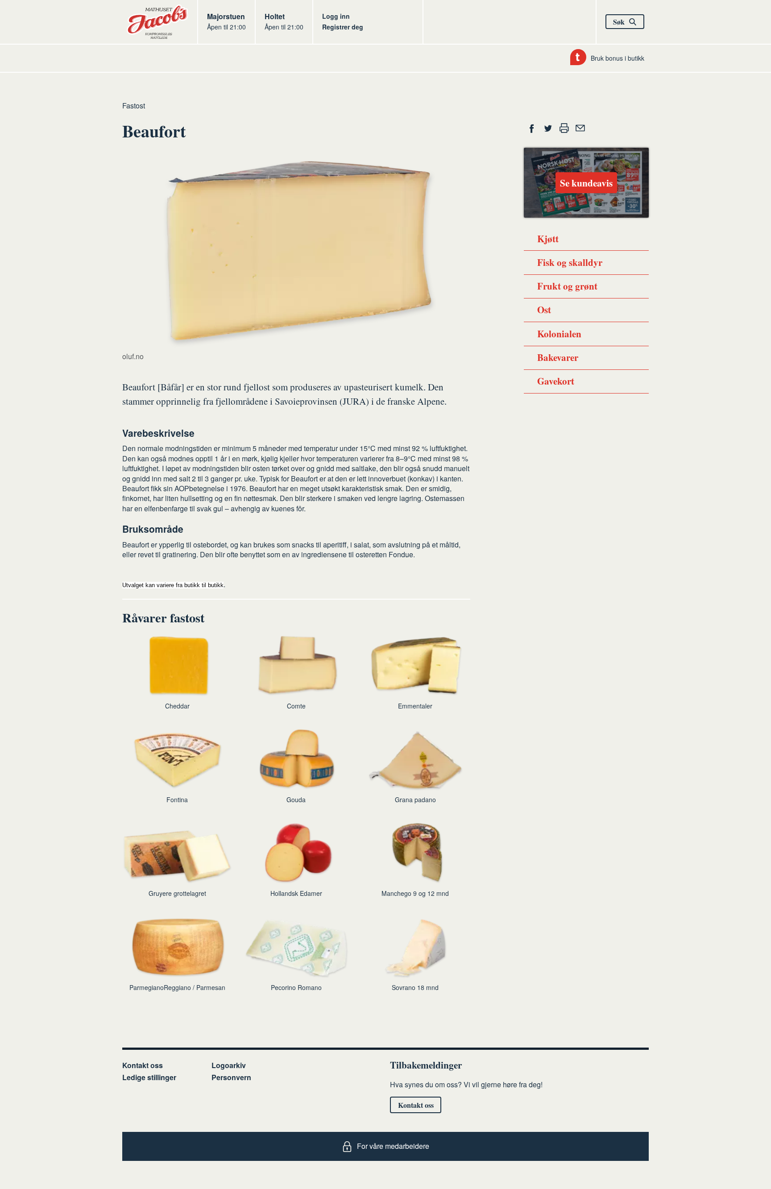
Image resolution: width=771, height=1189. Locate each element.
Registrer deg (342, 26)
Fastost (133, 105)
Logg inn (336, 16)
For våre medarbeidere (393, 1146)
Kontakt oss (142, 1065)
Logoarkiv (228, 1065)
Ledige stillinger (149, 1077)
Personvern (231, 1077)
